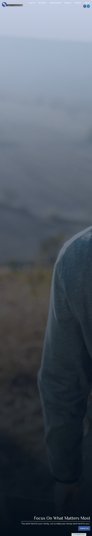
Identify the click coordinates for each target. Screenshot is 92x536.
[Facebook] (84, 6)
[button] (32, 2)
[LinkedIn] (88, 6)
